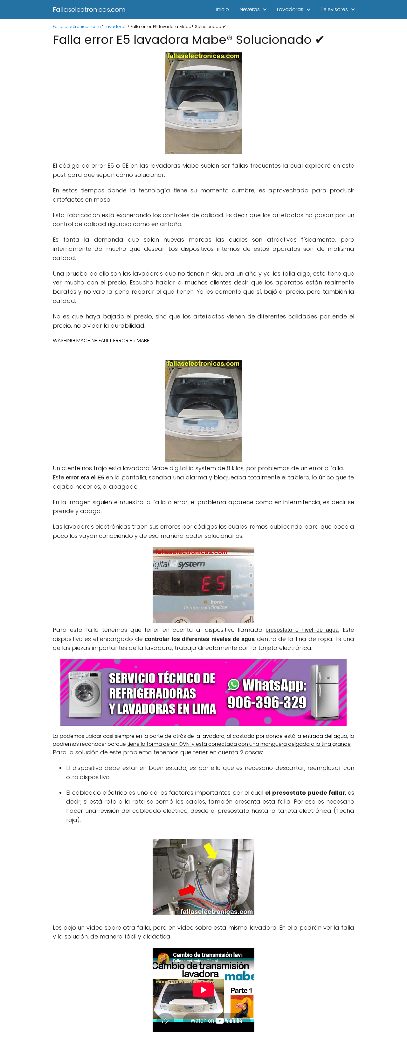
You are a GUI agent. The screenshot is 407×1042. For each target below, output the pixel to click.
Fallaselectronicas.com (89, 9)
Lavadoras (290, 9)
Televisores (334, 9)
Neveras (250, 9)
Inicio (222, 9)
